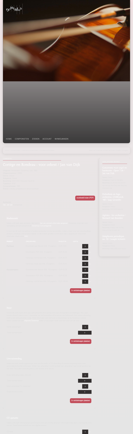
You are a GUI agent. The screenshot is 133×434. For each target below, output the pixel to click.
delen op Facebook (95, 150)
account (47, 139)
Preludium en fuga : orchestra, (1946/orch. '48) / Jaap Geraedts (113, 196)
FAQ (26, 236)
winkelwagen (61, 139)
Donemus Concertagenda (41, 226)
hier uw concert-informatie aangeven (54, 223)
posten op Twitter (109, 150)
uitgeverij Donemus (31, 321)
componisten (22, 139)
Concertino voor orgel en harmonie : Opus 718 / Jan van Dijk (114, 170)
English (118, 150)
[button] (85, 198)
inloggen (125, 150)
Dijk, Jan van (7, 205)
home (9, 139)
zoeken (35, 139)
